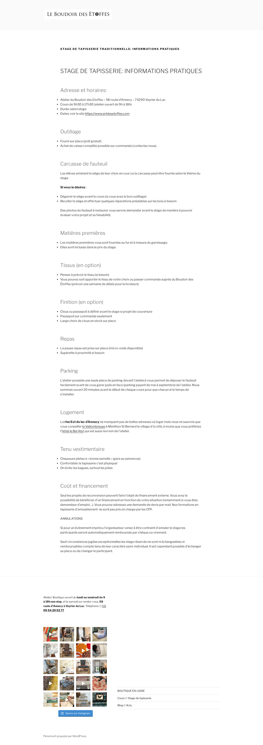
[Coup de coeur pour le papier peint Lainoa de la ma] (50, 699)
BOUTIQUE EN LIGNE (131, 690)
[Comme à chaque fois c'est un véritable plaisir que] (83, 650)
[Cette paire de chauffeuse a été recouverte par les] (50, 667)
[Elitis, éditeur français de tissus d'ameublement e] (50, 634)
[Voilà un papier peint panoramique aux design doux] (67, 667)
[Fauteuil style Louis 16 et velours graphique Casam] (83, 699)
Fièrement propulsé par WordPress (64, 736)
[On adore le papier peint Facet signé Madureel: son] (99, 699)
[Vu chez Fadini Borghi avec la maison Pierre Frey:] (50, 683)
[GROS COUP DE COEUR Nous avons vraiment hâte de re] (99, 683)
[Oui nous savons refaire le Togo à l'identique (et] (99, 634)
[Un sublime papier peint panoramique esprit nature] (50, 650)
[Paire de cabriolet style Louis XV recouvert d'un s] (83, 667)
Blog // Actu (124, 705)
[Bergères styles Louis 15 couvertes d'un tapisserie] (67, 699)
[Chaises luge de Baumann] (67, 683)
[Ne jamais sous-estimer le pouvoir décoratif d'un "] (67, 650)
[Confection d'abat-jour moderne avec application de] (99, 650)
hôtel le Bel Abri (73, 431)
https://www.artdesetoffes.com (107, 113)
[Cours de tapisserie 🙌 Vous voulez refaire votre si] (67, 634)
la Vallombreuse (93, 426)
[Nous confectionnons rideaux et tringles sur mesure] (83, 683)
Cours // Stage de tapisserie (134, 698)
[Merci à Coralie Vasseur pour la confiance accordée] (83, 634)
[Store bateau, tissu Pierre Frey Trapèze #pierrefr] (99, 667)
